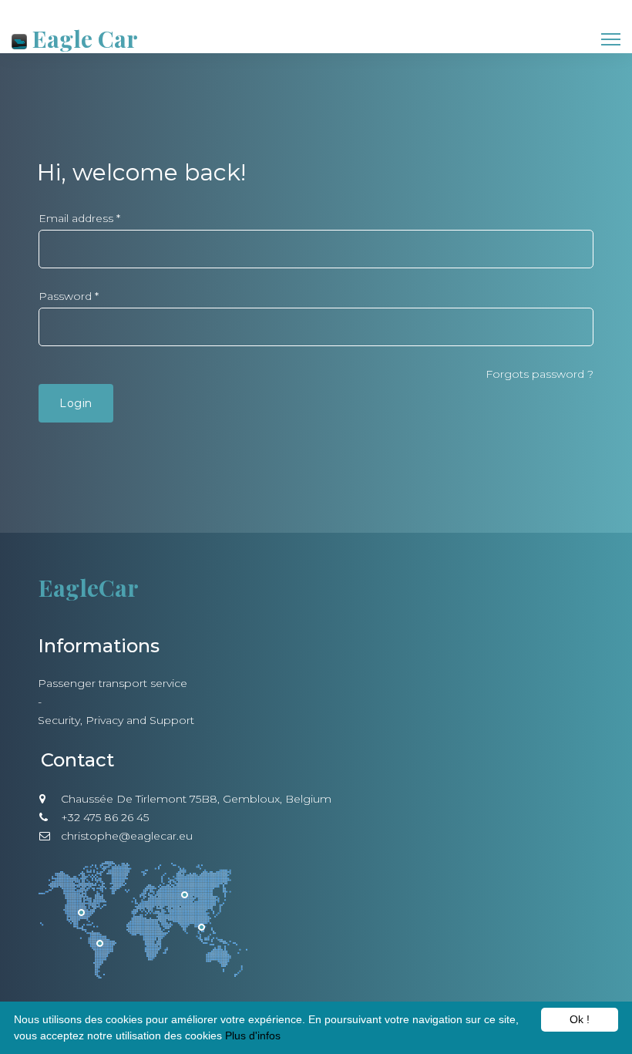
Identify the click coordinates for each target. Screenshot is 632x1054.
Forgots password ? (539, 374)
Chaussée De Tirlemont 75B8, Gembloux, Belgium (196, 799)
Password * (69, 296)
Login (75, 403)
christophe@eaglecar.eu (127, 836)
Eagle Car (82, 38)
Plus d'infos (253, 1035)
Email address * (79, 218)
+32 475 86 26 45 (105, 817)
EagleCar (89, 587)
